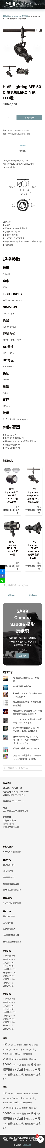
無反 (37, 1070)
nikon (18, 1053)
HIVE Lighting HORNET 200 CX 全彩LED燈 (11, 548)
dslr (24, 1049)
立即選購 (22, 656)
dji (21, 1049)
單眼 (28, 1065)
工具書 (6, 962)
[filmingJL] (2, 571)
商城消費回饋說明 (11, 883)
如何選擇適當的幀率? (22, 686)
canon (15, 1049)
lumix (5, 1053)
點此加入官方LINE (16, 795)
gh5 (30, 1049)
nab (13, 1054)
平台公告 (7, 966)
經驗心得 (7, 976)
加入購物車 (29, 117)
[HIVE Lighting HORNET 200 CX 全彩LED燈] (12, 528)
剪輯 (24, 1065)
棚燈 (28, 134)
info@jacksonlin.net (21, 791)
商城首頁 (6, 16)
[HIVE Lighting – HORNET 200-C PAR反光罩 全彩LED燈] (33, 528)
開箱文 (6, 982)
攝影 (39, 1065)
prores (19, 1059)
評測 (27, 1074)
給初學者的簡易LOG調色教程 (26, 748)
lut (10, 1054)
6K (9, 1045)
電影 (4, 1079)
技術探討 (7, 969)
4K (5, 1044)
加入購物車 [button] (17, 510)
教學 (20, 1070)
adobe (25, 1045)
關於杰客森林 (9, 865)
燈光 (4, 1075)
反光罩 (16, 134)
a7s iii (19, 1045)
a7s (15, 1045)
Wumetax (27, 1144)
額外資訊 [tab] (23, 151)
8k (12, 1044)
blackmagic (7, 1049)
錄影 (38, 1075)
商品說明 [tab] (23, 145)
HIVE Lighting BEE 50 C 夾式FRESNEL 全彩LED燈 (11, 495)
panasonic (27, 1054)
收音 (14, 1070)
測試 (32, 1070)
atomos (35, 1045)
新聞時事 (7, 972)
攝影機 (7, 1070)
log (34, 1049)
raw (35, 1059)
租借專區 (33, 595)
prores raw (27, 1059)
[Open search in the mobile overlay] (22, 585)
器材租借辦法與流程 (12, 890)
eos (27, 1049)
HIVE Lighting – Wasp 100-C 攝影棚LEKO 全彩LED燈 (33, 495)
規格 (15, 1075)
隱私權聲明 (8, 871)
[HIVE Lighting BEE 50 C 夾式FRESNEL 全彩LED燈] (12, 475)
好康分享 (7, 959)
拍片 (33, 1064)
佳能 (19, 1065)
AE (30, 1045)
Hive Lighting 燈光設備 (19, 16)
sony (7, 1064)
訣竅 (21, 1075)
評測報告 (7, 979)
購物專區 (12, 595)
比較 (27, 1070)
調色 (32, 1075)
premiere (9, 1058)
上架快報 (7, 956)
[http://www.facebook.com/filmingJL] (2, 576)
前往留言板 (17, 788)
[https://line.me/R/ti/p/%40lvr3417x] (2, 580)
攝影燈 (23, 134)
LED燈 (10, 134)
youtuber (15, 1065)
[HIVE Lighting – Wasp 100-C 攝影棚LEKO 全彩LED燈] (33, 475)
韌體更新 (7, 986)
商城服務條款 (9, 877)
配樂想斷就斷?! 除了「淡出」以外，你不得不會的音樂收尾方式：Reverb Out (27, 739)
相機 (10, 1074)
